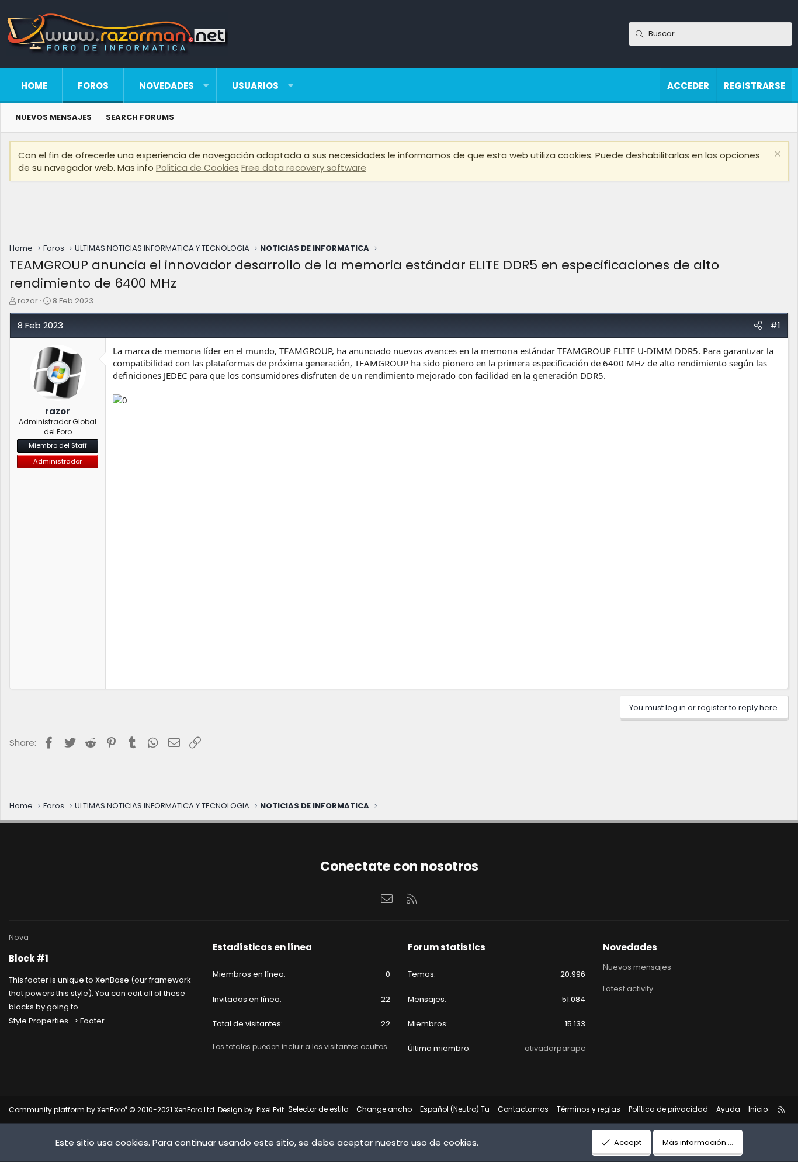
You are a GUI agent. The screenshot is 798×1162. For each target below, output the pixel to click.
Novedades (166, 85)
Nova (19, 937)
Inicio (758, 1109)
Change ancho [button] (384, 1109)
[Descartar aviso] (776, 155)
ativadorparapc (555, 1048)
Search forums (140, 117)
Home (34, 85)
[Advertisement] (399, 213)
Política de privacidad (668, 1109)
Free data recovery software (303, 167)
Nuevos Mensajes (53, 117)
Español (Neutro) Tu (455, 1109)
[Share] (758, 325)
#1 (775, 325)
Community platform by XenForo (112, 1110)
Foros (93, 85)
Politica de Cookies (197, 167)
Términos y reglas (588, 1109)
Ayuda (728, 1109)
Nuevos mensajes (637, 967)
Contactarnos (523, 1109)
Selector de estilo (318, 1109)
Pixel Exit (270, 1110)
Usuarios (255, 85)
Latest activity (628, 988)
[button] (206, 85)
